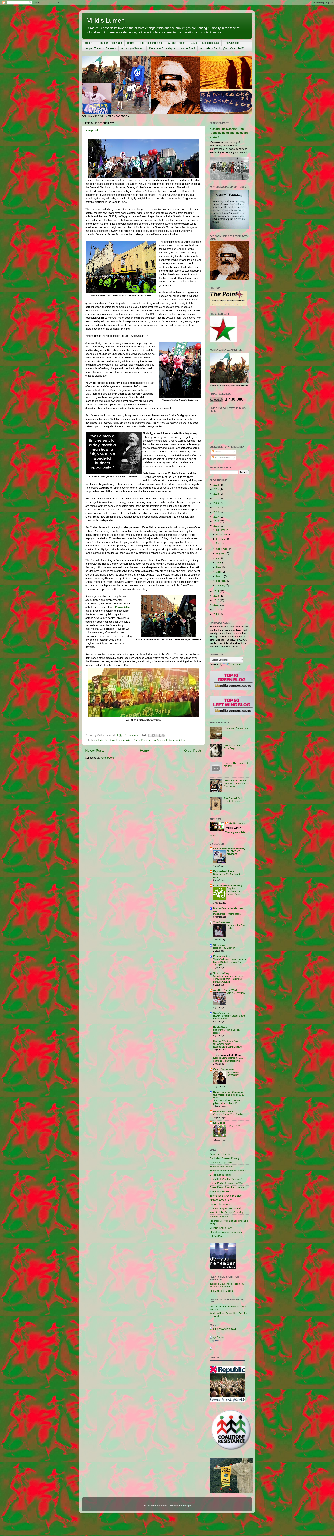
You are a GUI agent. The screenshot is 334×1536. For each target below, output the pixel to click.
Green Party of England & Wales (227, 1183)
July (218, 558)
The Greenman (222, 922)
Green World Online (221, 1191)
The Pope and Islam (151, 42)
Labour (170, 740)
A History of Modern (132, 48)
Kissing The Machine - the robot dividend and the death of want (229, 132)
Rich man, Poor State (109, 42)
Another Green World (225, 990)
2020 (216, 503)
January (221, 585)
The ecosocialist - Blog (227, 1055)
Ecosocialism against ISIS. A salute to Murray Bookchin (228, 1059)
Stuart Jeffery (221, 973)
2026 (216, 484)
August (220, 553)
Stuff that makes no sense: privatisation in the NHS (227, 1102)
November (222, 534)
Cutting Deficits (176, 42)
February (221, 581)
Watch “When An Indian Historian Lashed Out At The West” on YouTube (229, 962)
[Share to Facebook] (160, 735)
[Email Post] (143, 735)
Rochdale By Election (224, 948)
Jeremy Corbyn (156, 740)
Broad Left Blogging (220, 1154)
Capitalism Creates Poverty (229, 848)
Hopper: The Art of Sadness (100, 48)
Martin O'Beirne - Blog (226, 1041)
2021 (216, 498)
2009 (216, 614)
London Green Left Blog (227, 885)
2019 (216, 507)
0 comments (131, 735)
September (222, 549)
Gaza (194, 42)
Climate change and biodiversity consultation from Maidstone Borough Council (229, 979)
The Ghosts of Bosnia (221, 1290)
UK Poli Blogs (217, 1236)
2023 (216, 494)
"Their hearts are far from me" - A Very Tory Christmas (236, 783)
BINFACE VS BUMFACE (233, 853)
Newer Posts (94, 750)
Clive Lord (219, 945)
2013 (216, 596)
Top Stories (216, 1341)
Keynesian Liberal (224, 871)
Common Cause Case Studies (228, 1114)
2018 (216, 512)
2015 (216, 526)
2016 (216, 521)
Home (88, 42)
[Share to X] (156, 735)
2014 (216, 591)
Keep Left (92, 130)
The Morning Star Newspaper (226, 1232)
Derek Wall (111, 740)
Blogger (186, 1505)
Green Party (140, 740)
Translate (235, 664)
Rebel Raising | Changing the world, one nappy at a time (228, 1095)
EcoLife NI (219, 1122)
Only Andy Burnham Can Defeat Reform (234, 891)
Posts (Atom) (107, 757)
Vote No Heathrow (236, 993)
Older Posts (193, 750)
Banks (130, 42)
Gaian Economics (223, 1069)
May (219, 567)
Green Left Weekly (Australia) (226, 1179)
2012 (216, 600)
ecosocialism (125, 740)
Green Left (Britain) (220, 1175)
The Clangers (232, 42)
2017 (216, 516)
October (221, 539)
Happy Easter (233, 1125)
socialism (180, 740)
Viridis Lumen (106, 20)
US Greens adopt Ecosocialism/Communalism (227, 1045)
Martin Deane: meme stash (227, 914)
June (219, 562)
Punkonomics (221, 956)
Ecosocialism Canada (221, 1166)
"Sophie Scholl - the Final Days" (234, 747)
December (222, 530)
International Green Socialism (226, 1195)
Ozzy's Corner (221, 1013)
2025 (216, 489)
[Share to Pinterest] (163, 735)
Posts (217, 451)
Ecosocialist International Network (228, 1170)
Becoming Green (223, 1111)
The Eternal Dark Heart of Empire (233, 799)
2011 (216, 605)
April (219, 571)
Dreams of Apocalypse (162, 48)
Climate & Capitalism (221, 1162)
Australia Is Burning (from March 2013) (222, 48)
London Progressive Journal (225, 1208)
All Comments (222, 457)
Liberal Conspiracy (220, 1204)
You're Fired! (188, 48)
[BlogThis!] (153, 735)
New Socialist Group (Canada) (226, 1212)
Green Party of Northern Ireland (227, 1187)
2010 (216, 609)
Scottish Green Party (221, 1227)
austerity (98, 740)
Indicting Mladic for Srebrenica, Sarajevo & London (227, 1285)
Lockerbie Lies (210, 42)
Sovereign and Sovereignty (234, 1073)
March (220, 576)
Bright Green (220, 1027)
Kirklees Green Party (221, 1200)
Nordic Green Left (219, 1216)
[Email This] (150, 735)
